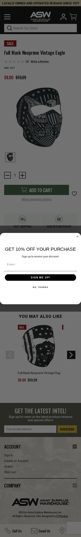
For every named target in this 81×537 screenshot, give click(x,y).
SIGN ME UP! (40, 277)
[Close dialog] (77, 236)
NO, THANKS (40, 287)
